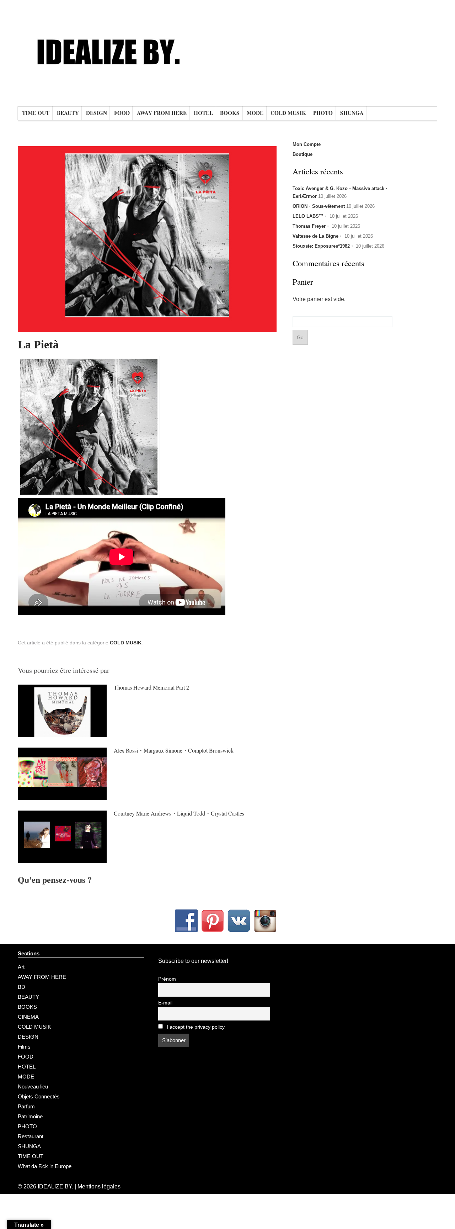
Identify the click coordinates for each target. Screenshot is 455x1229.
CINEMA (28, 1017)
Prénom (167, 979)
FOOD (122, 113)
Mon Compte (307, 144)
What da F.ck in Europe (44, 1166)
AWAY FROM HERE (162, 113)
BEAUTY (68, 113)
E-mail (165, 1003)
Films (24, 1047)
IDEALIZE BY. (55, 1186)
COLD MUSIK (288, 113)
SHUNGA (352, 113)
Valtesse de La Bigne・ (318, 236)
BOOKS (230, 113)
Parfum (26, 1106)
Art (21, 967)
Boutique (302, 154)
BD (21, 987)
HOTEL (203, 113)
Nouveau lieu (33, 1086)
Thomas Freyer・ (311, 226)
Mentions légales (99, 1186)
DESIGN (96, 113)
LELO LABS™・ (310, 216)
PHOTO (323, 113)
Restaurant (30, 1136)
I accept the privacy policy (195, 1027)
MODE (255, 113)
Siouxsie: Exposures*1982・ (323, 246)
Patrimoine (30, 1116)
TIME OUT (35, 113)
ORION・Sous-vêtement (319, 206)
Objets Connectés (39, 1096)
